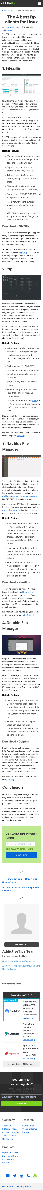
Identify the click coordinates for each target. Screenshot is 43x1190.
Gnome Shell (28, 592)
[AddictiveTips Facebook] (8, 1176)
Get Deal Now (28, 1018)
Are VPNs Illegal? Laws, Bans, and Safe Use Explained (21, 967)
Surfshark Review (10, 1156)
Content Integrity (10, 1132)
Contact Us (7, 1139)
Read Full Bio (21, 944)
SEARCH (21, 1103)
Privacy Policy (24, 1186)
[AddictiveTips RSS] (28, 1176)
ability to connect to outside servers (19, 496)
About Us (6, 1125)
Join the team (9, 1135)
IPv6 (34, 400)
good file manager (11, 510)
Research (28, 1119)
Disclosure (7, 1186)
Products (8, 1147)
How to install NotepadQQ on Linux (19, 961)
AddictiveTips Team (13, 27)
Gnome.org (28, 615)
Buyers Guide (28, 1125)
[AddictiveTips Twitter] (15, 1176)
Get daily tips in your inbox (21, 836)
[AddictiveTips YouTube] (21, 1176)
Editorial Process (10, 1129)
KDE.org (10, 779)
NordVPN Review (10, 1152)
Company (8, 1119)
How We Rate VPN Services (20, 1064)
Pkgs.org (23, 252)
